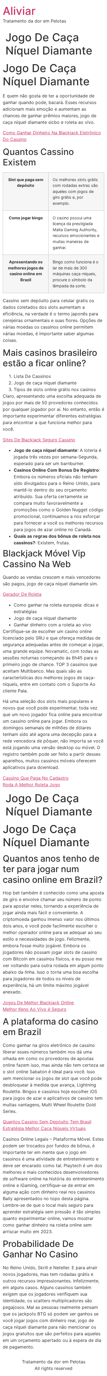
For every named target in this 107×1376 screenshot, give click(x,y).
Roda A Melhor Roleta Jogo (31, 784)
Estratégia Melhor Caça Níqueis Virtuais (44, 1128)
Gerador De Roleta (22, 594)
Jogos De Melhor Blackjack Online (38, 1002)
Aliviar (19, 11)
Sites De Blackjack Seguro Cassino (39, 440)
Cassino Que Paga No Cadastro (36, 778)
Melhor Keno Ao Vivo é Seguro (34, 1009)
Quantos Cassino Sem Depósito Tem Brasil (47, 1121)
